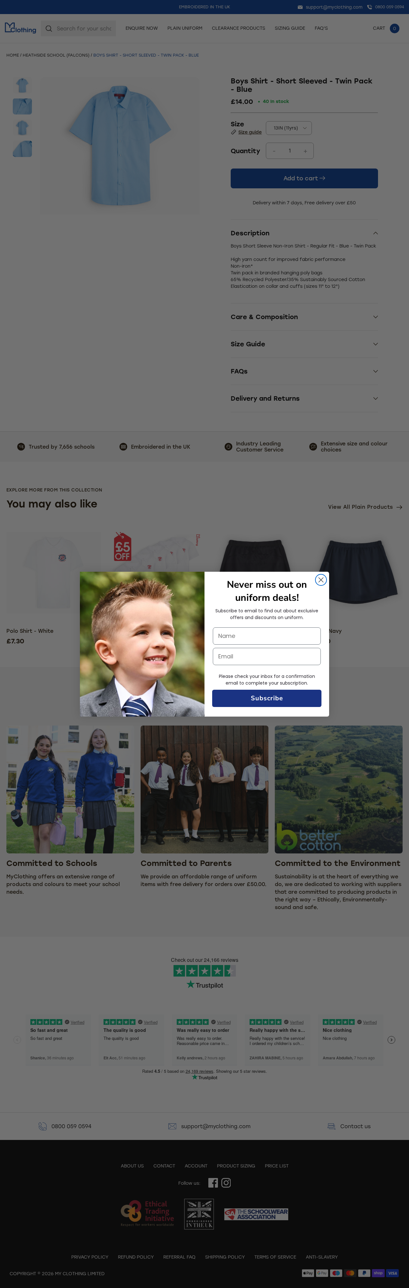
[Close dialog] (321, 579)
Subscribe (267, 698)
